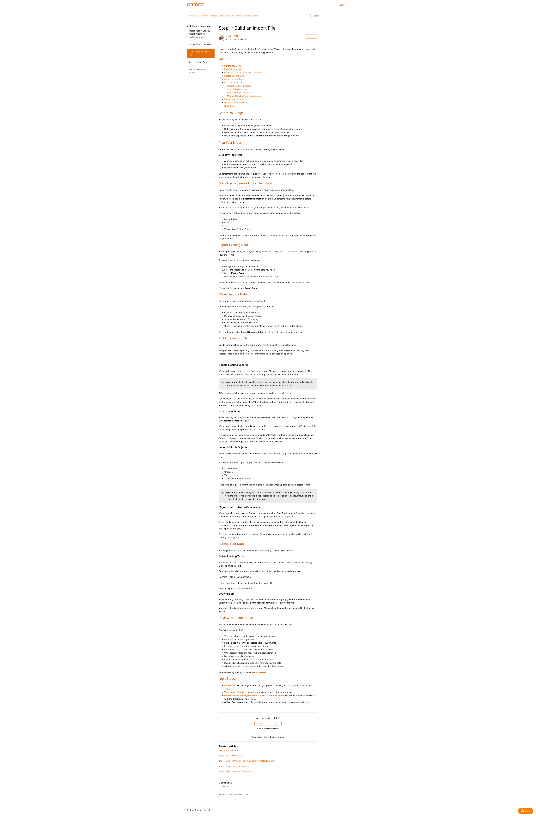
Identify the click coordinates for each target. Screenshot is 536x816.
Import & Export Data (219, 16)
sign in (228, 794)
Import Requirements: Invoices (234, 766)
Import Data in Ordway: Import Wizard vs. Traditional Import (199, 33)
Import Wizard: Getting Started (244, 16)
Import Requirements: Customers (235, 771)
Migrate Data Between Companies (244, 96)
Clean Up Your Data (234, 79)
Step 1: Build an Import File (199, 53)
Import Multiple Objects (238, 92)
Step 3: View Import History (198, 71)
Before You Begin (233, 65)
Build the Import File (234, 82)
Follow (311, 36)
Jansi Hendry (232, 35)
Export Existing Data (234, 75)
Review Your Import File (236, 102)
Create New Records (237, 89)
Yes (260, 723)
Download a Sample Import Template (242, 72)
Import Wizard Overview (200, 44)
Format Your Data (232, 99)
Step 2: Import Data (197, 62)
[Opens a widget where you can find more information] (525, 811)
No (275, 723)
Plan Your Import (232, 69)
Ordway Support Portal (197, 16)
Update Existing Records (239, 86)
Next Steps (229, 106)
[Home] (195, 5)
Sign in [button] (343, 5)
